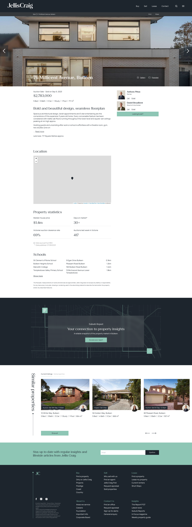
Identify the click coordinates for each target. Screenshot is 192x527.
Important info (82, 514)
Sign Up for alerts (111, 511)
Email (133, 98)
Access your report (96, 340)
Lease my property (139, 479)
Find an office (109, 504)
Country (79, 492)
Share (157, 14)
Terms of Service (54, 506)
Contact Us (109, 501)
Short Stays (136, 486)
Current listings (46, 374)
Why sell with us (110, 476)
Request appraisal (111, 486)
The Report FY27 (138, 504)
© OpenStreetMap (100, 203)
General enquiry (110, 514)
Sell (145, 6)
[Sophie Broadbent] (134, 408)
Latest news (137, 508)
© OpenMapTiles (92, 203)
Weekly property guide (141, 517)
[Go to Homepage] (20, 6)
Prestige (79, 486)
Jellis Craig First (110, 483)
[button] (72, 178)
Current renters (138, 483)
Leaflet (75, 203)
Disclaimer (58, 503)
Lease (154, 6)
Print (149, 14)
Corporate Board (83, 517)
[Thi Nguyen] (185, 408)
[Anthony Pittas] (83, 408)
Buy (137, 6)
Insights (135, 501)
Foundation (81, 511)
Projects (79, 483)
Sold (34, 14)
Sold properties (59, 374)
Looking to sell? (137, 114)
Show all (55, 433)
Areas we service (83, 504)
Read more (39, 131)
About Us (80, 501)
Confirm (152, 452)
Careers (79, 508)
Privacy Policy (50, 503)
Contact (165, 6)
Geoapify (85, 203)
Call (128, 98)
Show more (38, 276)
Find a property (82, 476)
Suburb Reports (138, 511)
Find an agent (109, 479)
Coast (78, 489)
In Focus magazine (139, 514)
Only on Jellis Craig (84, 479)
